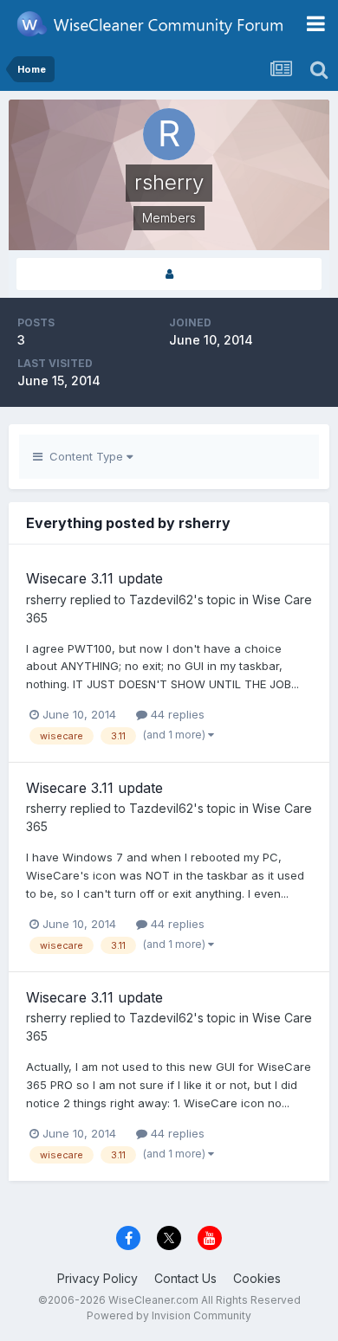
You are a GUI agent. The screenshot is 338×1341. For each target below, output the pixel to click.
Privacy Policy (97, 1278)
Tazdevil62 (161, 599)
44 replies (176, 714)
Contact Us (185, 1278)
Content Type (84, 456)
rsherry (46, 599)
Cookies (257, 1278)
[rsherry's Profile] (169, 274)
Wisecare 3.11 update (94, 578)
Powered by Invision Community (169, 1315)
